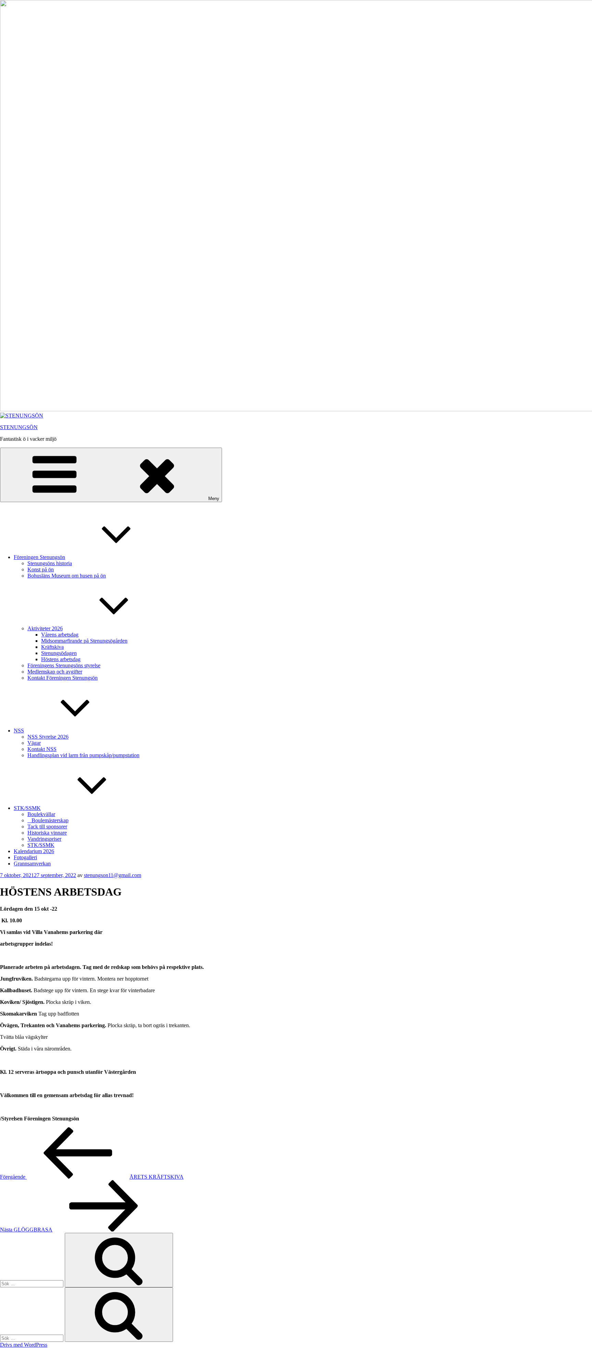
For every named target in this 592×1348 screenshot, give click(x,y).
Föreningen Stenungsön (39, 557)
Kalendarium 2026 (34, 851)
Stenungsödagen (59, 653)
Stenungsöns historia (49, 563)
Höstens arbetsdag (61, 659)
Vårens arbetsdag (59, 634)
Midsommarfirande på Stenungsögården (84, 641)
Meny (213, 498)
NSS (19, 730)
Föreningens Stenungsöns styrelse (63, 665)
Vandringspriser (44, 839)
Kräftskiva (52, 647)
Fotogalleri (25, 857)
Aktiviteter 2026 (45, 628)
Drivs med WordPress (23, 1345)
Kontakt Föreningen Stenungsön (62, 678)
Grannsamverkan (32, 863)
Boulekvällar (41, 814)
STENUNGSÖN (19, 427)
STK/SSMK (27, 808)
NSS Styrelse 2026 (48, 737)
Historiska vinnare (47, 833)
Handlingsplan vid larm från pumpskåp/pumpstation (83, 755)
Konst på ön (40, 569)
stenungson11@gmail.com (112, 875)
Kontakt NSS (42, 749)
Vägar (34, 743)
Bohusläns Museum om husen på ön (66, 576)
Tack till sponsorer (47, 826)
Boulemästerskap (48, 820)
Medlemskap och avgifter (54, 672)
